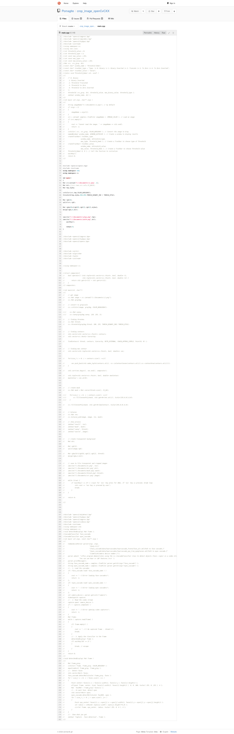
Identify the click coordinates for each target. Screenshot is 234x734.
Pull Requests (96, 18)
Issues (77, 18)
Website (174, 731)
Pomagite (68, 11)
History (156, 32)
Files (64, 18)
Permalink (148, 32)
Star (152, 11)
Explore (76, 3)
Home (66, 3)
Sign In (172, 3)
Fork (168, 11)
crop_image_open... (87, 26)
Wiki (112, 18)
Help (85, 3)
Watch (136, 11)
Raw (163, 32)
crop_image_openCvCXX (93, 11)
